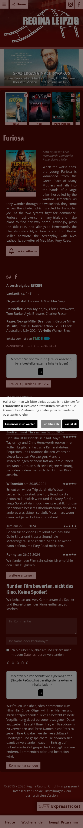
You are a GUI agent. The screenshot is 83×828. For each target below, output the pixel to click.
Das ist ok (70, 424)
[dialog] (41, 414)
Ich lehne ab (51, 424)
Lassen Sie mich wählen (20, 424)
